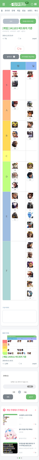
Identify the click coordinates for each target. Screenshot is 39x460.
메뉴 (35, 4)
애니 (36, 10)
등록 (30, 386)
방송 (24, 10)
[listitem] (18, 181)
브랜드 (30, 10)
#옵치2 (23, 31)
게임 (18, 10)
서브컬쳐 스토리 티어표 (25, 415)
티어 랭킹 (18, 4)
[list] (23, 181)
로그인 (32, 4)
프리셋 (7, 10)
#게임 (25, 448)
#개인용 (21, 432)
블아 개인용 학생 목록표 (25, 429)
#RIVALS (21, 448)
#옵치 (18, 31)
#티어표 (21, 418)
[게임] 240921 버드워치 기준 (14, 356)
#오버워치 (13, 31)
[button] (17, 458)
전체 (13, 10)
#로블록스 (34, 448)
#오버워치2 (5, 31)
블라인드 (9, 57)
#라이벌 (29, 448)
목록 (8, 397)
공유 (11, 21)
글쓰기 (31, 397)
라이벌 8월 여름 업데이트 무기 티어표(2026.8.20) (27, 444)
